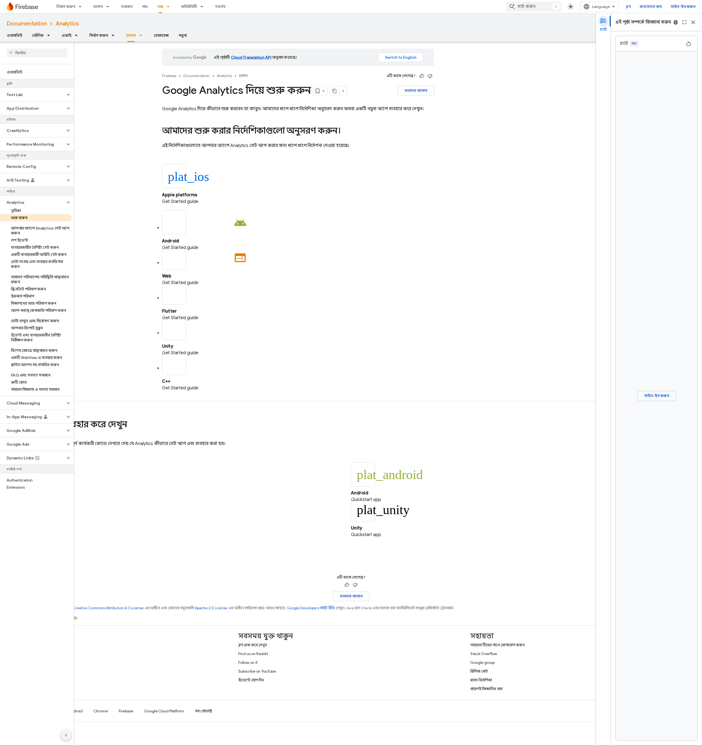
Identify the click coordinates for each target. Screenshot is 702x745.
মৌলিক (38, 35)
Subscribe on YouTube (257, 671)
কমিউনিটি (189, 6)
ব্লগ (628, 6)
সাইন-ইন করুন (682, 6)
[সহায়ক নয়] (430, 76)
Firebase (169, 75)
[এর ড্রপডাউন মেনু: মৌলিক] (50, 35)
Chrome (101, 711)
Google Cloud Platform (164, 711)
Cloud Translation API (251, 57)
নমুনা (183, 35)
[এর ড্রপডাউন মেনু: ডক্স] (169, 6)
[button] (32, 94)
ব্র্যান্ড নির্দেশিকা (481, 680)
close (693, 22)
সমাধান (126, 6)
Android (75, 711)
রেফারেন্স (161, 35)
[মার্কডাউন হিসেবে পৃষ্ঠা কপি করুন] (335, 91)
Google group (482, 662)
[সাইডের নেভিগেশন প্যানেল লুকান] (66, 735)
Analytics (67, 23)
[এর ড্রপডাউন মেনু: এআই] (77, 35)
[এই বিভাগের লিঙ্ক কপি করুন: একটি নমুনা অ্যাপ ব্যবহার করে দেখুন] (132, 425)
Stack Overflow (483, 653)
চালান (98, 6)
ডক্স (160, 6)
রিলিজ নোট (479, 671)
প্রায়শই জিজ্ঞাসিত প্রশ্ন (486, 688)
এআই (66, 35)
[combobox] (533, 7)
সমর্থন (220, 6)
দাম (145, 6)
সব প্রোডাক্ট (203, 711)
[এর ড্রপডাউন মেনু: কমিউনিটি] (203, 6)
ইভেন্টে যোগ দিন (251, 680)
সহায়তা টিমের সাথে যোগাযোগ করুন (497, 644)
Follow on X (248, 662)
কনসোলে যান (651, 6)
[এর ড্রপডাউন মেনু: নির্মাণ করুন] (81, 6)
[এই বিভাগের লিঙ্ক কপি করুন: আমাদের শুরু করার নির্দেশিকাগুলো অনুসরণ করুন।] (346, 131)
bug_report (675, 22)
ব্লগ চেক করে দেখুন (252, 644)
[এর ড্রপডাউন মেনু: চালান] (109, 6)
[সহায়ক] (422, 76)
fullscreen (684, 22)
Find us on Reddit (253, 653)
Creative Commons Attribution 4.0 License (108, 608)
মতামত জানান (415, 90)
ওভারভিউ (14, 35)
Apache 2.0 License (211, 608)
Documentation (27, 23)
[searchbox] (37, 53)
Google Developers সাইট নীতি (311, 608)
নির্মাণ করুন (65, 6)
